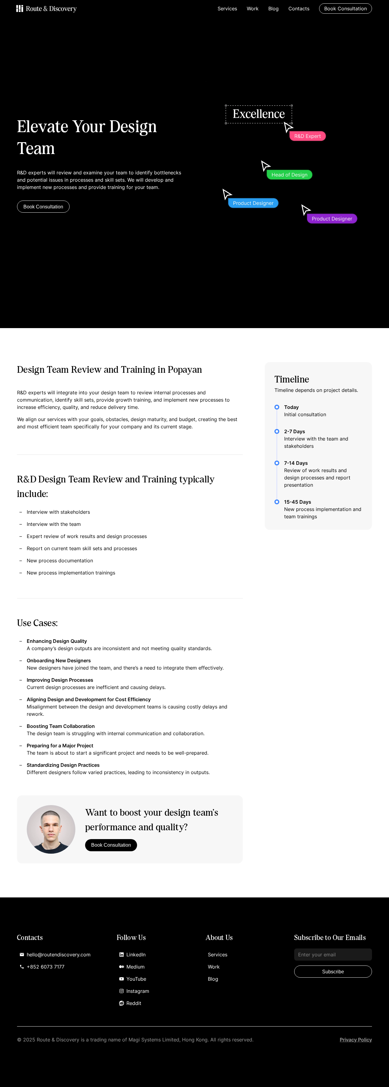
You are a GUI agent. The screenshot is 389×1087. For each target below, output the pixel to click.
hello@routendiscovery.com (59, 955)
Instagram (137, 991)
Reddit (133, 1003)
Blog (273, 8)
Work (253, 8)
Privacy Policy (356, 1040)
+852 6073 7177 (45, 967)
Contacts (298, 8)
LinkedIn (136, 955)
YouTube (136, 979)
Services (227, 8)
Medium (135, 967)
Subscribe (333, 971)
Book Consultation (43, 206)
